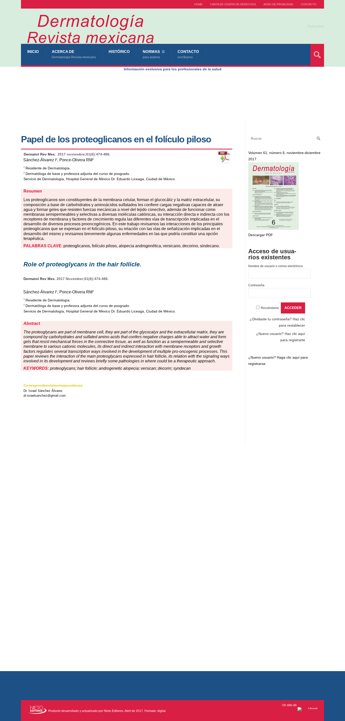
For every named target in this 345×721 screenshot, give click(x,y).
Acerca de (74, 54)
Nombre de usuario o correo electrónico (275, 266)
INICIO (33, 51)
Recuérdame (270, 308)
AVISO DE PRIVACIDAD (278, 4)
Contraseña (256, 285)
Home (198, 4)
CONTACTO (308, 4)
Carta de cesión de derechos (233, 4)
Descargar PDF (260, 235)
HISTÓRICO (119, 51)
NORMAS (151, 54)
